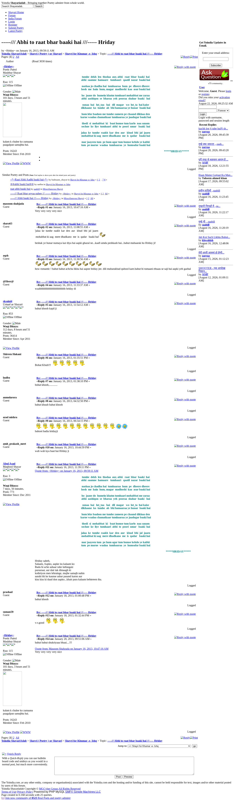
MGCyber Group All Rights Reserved (60, 788)
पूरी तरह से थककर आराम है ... (213, 159)
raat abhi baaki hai (20, 188)
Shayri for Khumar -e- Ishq (81, 53)
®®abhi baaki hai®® (22, 184)
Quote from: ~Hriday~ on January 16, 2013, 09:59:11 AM (66, 470)
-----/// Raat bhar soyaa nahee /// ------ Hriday (34, 193)
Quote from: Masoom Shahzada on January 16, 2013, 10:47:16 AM (71, 648)
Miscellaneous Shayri (53, 189)
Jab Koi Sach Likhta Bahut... (214, 237)
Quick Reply (14, 753)
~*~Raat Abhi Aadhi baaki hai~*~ (29, 179)
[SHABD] (25, 163)
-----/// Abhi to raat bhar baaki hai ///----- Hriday (134, 53)
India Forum (15, 18)
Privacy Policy (25, 791)
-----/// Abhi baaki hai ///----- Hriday (29, 198)
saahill (37, 189)
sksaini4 (7, 301)
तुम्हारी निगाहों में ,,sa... (209, 206)
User (202, 87)
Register (12, 24)
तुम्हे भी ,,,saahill (207, 221)
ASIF (205, 162)
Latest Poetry (15, 30)
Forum (11, 15)
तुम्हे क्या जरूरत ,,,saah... (211, 144)
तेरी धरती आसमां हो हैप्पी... (211, 252)
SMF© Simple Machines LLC (83, 791)
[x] (2, 798)
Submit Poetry (16, 27)
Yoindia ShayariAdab (14, 53)
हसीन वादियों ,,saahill (209, 190)
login (228, 91)
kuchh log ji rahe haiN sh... (213, 128)
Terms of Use (8, 791)
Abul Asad (9, 463)
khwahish (207, 240)
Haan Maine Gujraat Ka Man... (215, 175)
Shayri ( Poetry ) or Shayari (46, 53)
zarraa (206, 131)
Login (11, 21)
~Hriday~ (8, 66)
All (17, 56)
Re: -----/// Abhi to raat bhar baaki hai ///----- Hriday (66, 204)
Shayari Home (16, 12)
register (205, 94)
